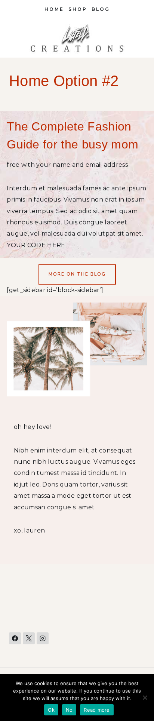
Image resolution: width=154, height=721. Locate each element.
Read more (97, 710)
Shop (77, 9)
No (69, 710)
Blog (101, 9)
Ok (51, 710)
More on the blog (77, 274)
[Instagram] (43, 638)
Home (54, 9)
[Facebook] (15, 638)
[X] (29, 638)
